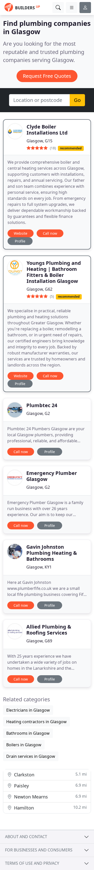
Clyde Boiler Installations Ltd (47, 129)
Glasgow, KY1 (39, 567)
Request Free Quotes (47, 76)
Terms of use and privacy (32, 863)
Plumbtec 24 (41, 405)
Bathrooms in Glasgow (28, 733)
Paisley (50, 785)
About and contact (26, 836)
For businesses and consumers (38, 850)
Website (20, 233)
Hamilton (50, 807)
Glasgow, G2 (38, 413)
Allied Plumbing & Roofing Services (48, 629)
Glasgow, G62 (39, 289)
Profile (20, 241)
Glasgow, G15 (39, 141)
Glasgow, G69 (39, 641)
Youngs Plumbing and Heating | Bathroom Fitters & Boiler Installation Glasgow (54, 272)
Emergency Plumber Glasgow (51, 476)
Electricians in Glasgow (28, 710)
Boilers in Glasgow (23, 745)
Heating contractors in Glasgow (36, 721)
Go (77, 100)
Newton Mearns (50, 796)
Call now (50, 233)
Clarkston (50, 774)
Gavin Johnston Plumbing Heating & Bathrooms (51, 552)
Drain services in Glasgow (30, 756)
